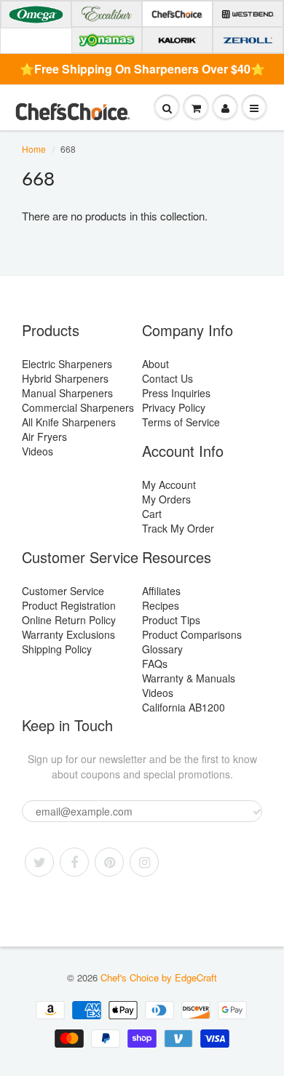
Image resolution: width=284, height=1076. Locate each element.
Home (34, 149)
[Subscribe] (257, 812)
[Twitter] (39, 862)
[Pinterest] (109, 862)
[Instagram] (144, 862)
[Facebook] (74, 862)
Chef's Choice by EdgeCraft (158, 977)
